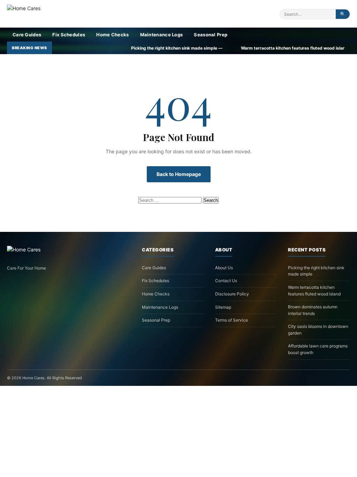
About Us (224, 267)
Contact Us (226, 280)
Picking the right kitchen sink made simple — (153, 48)
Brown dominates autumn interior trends (312, 310)
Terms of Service (231, 320)
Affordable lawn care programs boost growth (318, 349)
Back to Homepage (179, 174)
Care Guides (27, 34)
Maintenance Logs (161, 34)
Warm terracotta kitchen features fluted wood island (314, 290)
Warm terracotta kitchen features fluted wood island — (273, 48)
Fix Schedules (68, 34)
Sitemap (223, 307)
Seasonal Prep (210, 34)
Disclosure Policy (232, 293)
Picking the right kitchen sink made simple (316, 271)
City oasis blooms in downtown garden (318, 330)
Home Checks (112, 34)
